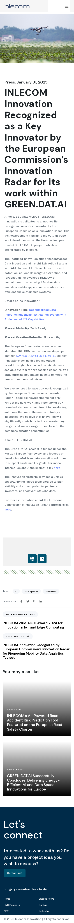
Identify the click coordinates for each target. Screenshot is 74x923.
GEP (6, 911)
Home (7, 898)
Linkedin (44, 911)
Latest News (46, 898)
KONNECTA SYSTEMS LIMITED (36, 355)
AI (16, 591)
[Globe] (32, 558)
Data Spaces (31, 591)
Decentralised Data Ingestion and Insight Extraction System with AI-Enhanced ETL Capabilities (35, 314)
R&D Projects (12, 905)
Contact (43, 905)
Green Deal (51, 591)
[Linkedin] (42, 558)
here (57, 468)
